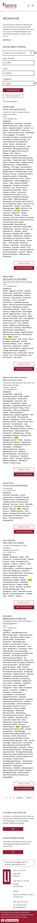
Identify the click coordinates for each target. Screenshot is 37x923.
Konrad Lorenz (8, 327)
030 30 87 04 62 (21, 905)
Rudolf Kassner (8, 229)
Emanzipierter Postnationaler (13, 672)
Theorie (11, 458)
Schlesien (18, 231)
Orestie (15, 337)
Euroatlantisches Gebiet (20, 676)
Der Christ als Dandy (13, 543)
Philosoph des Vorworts (11, 582)
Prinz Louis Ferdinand (18, 217)
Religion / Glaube (23, 584)
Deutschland (7, 139)
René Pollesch (7, 444)
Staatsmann (28, 236)
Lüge (26, 424)
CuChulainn (7, 300)
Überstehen (15, 245)
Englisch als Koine (19, 674)
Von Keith (21, 252)
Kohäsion (27, 701)
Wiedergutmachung (9, 353)
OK (3, 920)
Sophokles (27, 344)
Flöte (11, 153)
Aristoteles (26, 293)
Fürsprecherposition (16, 412)
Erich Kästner (21, 146)
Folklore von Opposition (21, 410)
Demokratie (7, 653)
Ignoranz (6, 690)
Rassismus (27, 440)
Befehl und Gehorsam (10, 126)
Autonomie (18, 401)
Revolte (12, 587)
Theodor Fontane (19, 240)
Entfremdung (7, 410)
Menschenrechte (9, 713)
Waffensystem (18, 766)
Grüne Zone (7, 685)
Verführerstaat (18, 759)
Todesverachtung (27, 348)
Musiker (17, 206)
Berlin (21, 126)
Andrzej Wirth (7, 394)
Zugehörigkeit (7, 777)
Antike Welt (18, 293)
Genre (5, 69)
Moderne (11, 717)
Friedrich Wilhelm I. (22, 165)
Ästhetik (6, 557)
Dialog (21, 408)
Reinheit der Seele (9, 584)
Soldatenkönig (18, 236)
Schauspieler (7, 447)
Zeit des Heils (22, 353)
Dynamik (22, 669)
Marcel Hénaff (8, 277)
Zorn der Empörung (20, 355)
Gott (29, 314)
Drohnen (25, 667)
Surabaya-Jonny (8, 238)
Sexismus (21, 449)
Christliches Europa (19, 559)
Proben (20, 440)
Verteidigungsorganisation (12, 761)
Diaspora (27, 660)
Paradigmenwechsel (10, 339)
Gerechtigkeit (27, 311)
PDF (13, 829)
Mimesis (30, 428)
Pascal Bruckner (9, 540)
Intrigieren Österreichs (10, 178)
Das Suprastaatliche (21, 651)
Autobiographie (8, 401)
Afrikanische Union (26, 635)
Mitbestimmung (18, 433)
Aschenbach (18, 123)
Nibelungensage (8, 208)
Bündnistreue (12, 649)
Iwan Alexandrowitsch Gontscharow (15, 575)
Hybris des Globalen (25, 688)
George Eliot (7, 169)
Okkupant (21, 724)
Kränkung (17, 327)
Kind (19, 323)
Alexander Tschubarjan (11, 495)
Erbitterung (7, 307)
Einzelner (14, 564)
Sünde (15, 591)
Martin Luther (8, 199)
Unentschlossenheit (17, 594)
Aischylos (28, 291)
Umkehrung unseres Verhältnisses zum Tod (18, 754)
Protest (24, 339)
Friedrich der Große (19, 160)
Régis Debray (7, 616)
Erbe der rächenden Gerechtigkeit (20, 305)
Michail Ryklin (8, 483)
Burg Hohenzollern (15, 128)
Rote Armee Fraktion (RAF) (22, 227)
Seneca (20, 344)
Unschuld (19, 458)
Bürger (21, 557)
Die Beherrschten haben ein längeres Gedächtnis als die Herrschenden (18, 662)
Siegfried (27, 233)
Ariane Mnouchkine (10, 399)
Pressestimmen (18, 897)
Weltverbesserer (27, 768)
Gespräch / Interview (9, 387)
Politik (14, 736)
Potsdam (24, 213)
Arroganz (6, 644)
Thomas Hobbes (14, 348)
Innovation (14, 690)
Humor (23, 419)
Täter (29, 513)
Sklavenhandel (17, 743)
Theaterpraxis (14, 456)
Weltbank (17, 768)
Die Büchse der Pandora (15, 485)
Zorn (11, 355)
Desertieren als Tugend (11, 137)
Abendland (6, 633)
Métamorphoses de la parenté (13, 715)
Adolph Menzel (8, 123)
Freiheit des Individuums (11, 571)
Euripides (25, 307)
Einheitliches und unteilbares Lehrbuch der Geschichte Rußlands (15, 502)
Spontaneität (17, 346)
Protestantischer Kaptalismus (13, 740)
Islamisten (29, 699)
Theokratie (22, 747)
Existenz (19, 566)
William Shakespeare (10, 461)
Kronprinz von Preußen (21, 185)
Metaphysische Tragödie (11, 580)
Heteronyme (28, 573)
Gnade (24, 314)
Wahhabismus (8, 768)
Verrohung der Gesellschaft (12, 516)
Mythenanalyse (8, 332)
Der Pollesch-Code (12, 380)
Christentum (26, 298)
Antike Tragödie (23, 396)
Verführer (11, 596)
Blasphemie (14, 557)
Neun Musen (26, 206)
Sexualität (27, 587)
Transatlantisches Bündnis (12, 749)
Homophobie (15, 419)
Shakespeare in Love (10, 451)
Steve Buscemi (23, 454)
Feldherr (6, 153)
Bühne (24, 403)
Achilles (5, 291)
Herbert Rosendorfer (10, 176)
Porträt (16, 550)
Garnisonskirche (26, 167)
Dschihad (6, 669)
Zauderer (19, 596)
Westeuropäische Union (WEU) (13, 770)
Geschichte (17, 683)
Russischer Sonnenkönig (17, 513)
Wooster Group (15, 463)
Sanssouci (18, 229)
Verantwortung (25, 245)
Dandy (12, 561)
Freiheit (23, 309)
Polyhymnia (16, 213)
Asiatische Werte (16, 644)
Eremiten (22, 564)
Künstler (15, 577)
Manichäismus (8, 708)
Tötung (30, 747)
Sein (25, 740)
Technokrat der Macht (22, 238)
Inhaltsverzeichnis (24, 263)
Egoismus (30, 669)
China (30, 649)
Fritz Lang (14, 504)
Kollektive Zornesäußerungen (19, 325)
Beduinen (12, 646)
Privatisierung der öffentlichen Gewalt (16, 738)
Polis (19, 339)
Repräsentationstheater (22, 444)
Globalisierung (8, 415)
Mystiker (24, 580)
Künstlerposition (17, 424)
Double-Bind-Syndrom (21, 302)
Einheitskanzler (21, 144)
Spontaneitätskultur (10, 454)
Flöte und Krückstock (14, 109)
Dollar (19, 667)
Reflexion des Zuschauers (11, 442)
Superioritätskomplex (10, 747)
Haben (14, 685)
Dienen (11, 144)
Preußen (17, 215)
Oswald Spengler (19, 731)
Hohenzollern (23, 176)
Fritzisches (6, 167)
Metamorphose (19, 426)
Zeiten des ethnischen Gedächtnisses (16, 775)
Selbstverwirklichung (10, 449)
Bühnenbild (7, 405)
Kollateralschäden (9, 704)
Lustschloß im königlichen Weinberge (15, 197)
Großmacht (26, 683)
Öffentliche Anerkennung (12, 334)
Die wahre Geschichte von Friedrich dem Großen (16, 141)
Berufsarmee (21, 646)
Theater (5, 456)
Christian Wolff (14, 130)
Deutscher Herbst (26, 137)
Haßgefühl (22, 685)
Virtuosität (15, 247)
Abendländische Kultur (19, 633)
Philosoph (16, 210)
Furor (29, 309)
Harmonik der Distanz (25, 174)
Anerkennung (7, 293)
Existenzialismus (8, 568)
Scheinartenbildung (9, 344)
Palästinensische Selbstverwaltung (15, 733)
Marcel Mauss (27, 327)
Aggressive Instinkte (16, 291)
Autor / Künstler (8, 58)
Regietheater (26, 442)
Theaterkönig (7, 240)
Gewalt (5, 314)
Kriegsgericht (7, 185)
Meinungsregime (8, 711)
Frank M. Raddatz (20, 377)
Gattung (6, 311)
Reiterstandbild (8, 224)
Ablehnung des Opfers (10, 635)
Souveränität (27, 743)
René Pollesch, (8, 377)
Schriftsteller (17, 447)
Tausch (5, 348)
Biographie (6, 550)
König (11, 183)
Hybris (30, 316)
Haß (4, 316)
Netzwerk (16, 876)
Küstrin (25, 190)
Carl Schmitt (23, 649)
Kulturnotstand (21, 188)
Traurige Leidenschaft (10, 350)
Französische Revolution (11, 309)
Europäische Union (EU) (11, 678)
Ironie (22, 178)
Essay (4, 117)
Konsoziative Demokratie (11, 706)
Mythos (17, 332)
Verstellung (7, 247)
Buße (27, 557)
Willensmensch (24, 254)
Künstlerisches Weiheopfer (12, 190)
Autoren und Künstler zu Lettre (23, 894)
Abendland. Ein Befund (14, 618)
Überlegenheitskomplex (24, 752)
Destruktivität (7, 302)
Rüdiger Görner (8, 107)
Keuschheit (7, 577)
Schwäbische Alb (17, 233)
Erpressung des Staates (21, 149)
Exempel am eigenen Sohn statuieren (16, 151)
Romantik (19, 587)
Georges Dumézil (15, 311)
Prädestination (8, 215)
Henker (21, 504)
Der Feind (21, 300)
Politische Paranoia (17, 511)
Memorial (12, 509)
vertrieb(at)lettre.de (19, 907)
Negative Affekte (27, 332)
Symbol (25, 346)
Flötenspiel (6, 158)
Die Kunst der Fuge (19, 139)
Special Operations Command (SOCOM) (16, 745)
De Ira (14, 300)
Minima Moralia (8, 431)
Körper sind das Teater (25, 422)
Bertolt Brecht (16, 403)
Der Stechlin (20, 135)
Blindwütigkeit (18, 295)
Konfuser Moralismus (24, 704)
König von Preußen (21, 183)
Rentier (5, 587)
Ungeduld (22, 350)
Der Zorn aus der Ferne (14, 279)
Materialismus (8, 426)
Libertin (21, 577)
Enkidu (5, 305)
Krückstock (6, 188)
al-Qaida (6, 637)
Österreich (24, 208)
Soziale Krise (7, 346)
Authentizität (7, 295)
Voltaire (23, 247)
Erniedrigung (16, 307)
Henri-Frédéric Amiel (16, 573)
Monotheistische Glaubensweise (14, 330)
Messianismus (21, 713)
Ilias (20, 318)
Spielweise (22, 451)
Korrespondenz (8, 488)
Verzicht (18, 763)
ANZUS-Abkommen (19, 642)
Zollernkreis (7, 256)
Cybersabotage (8, 651)
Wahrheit (27, 458)
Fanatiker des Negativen (23, 568)
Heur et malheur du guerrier (17, 316)
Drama (27, 408)
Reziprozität (16, 341)
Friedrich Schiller (14, 162)
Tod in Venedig (13, 243)
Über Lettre (17, 874)
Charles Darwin (16, 298)
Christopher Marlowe (19, 405)
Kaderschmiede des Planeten (13, 701)
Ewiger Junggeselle (9, 566)
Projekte (16, 884)
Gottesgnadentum (18, 169)
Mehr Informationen (12, 920)
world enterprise (23, 772)
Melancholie (20, 711)
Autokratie (18, 497)
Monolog (24, 435)
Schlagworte (7, 79)
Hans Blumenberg (21, 172)
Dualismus (14, 669)
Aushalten (27, 123)
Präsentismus (21, 736)
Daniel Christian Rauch (16, 133)
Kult (13, 188)
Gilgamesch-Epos (14, 314)
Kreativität (6, 424)
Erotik (29, 564)
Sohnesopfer (7, 236)
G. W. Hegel (15, 167)
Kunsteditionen (18, 886)
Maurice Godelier (20, 708)
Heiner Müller (12, 417)
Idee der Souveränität (10, 318)
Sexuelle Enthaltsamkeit (11, 589)
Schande (24, 341)
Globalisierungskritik (21, 415)
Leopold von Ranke (9, 192)
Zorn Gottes (18, 357)
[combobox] (18, 62)
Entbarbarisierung (9, 146)
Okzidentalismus (8, 727)
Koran (23, 706)
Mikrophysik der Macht (18, 428)
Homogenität (7, 688)
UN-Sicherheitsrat (9, 756)
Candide (26, 128)
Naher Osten (16, 720)
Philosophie (24, 582)
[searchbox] (18, 62)
